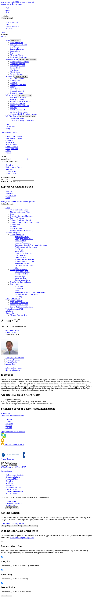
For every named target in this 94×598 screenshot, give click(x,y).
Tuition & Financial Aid (14, 309)
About (8, 40)
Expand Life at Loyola (24, 95)
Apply (8, 10)
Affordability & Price (17, 66)
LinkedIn (9, 428)
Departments (14, 284)
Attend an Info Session (14, 368)
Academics (10, 76)
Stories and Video (16, 228)
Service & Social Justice (19, 112)
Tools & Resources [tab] (12, 26)
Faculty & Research (13, 299)
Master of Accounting (22, 243)
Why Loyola (14, 70)
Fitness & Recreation (17, 104)
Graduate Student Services (24, 259)
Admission (9, 311)
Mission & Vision (16, 55)
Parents (8, 153)
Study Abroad (15, 89)
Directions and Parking (14, 138)
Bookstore (9, 169)
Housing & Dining (17, 99)
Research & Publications (19, 303)
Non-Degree (19, 249)
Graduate (13, 83)
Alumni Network (16, 224)
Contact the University (14, 136)
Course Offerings (21, 255)
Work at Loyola (11, 145)
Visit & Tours (15, 72)
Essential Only (16, 526)
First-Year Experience (18, 97)
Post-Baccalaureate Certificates (26, 247)
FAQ (16, 268)
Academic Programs (17, 78)
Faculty (12, 87)
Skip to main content (8, 2)
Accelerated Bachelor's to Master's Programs (31, 245)
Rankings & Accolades (18, 45)
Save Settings (6, 596)
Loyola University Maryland (11, 4)
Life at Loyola (11, 95)
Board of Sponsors (17, 218)
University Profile (16, 43)
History (12, 53)
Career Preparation (17, 118)
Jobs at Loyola (11, 173)
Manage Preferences (30, 526)
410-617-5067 (6, 413)
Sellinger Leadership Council (20, 220)
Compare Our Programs (23, 253)
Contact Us (10, 313)
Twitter (8, 422)
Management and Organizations (26, 294)
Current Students (12, 147)
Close (3, 32)
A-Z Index (9, 483)
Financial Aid (15, 68)
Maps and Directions (13, 487)
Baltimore (13, 108)
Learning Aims (20, 276)
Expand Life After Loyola (27, 116)
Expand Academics (20, 76)
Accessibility (10, 505)
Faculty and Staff (12, 149)
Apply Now (5, 432)
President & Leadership (18, 57)
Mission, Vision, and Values (20, 212)
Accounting (19, 286)
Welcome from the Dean (19, 210)
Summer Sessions (16, 74)
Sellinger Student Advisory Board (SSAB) (25, 222)
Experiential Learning (22, 272)
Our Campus (14, 47)
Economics (19, 288)
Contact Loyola (6, 471)
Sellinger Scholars (21, 274)
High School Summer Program (21, 282)
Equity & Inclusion (17, 49)
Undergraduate (15, 81)
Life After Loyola (12, 116)
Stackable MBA (20, 241)
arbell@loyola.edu (12, 330)
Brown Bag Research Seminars (21, 307)
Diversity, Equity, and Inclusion (21, 216)
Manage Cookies (12, 508)
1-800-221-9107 (20, 467)
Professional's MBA (22, 237)
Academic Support (17, 91)
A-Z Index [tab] (9, 28)
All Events (9, 194)
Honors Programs (16, 93)
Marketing (18, 297)
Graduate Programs (17, 235)
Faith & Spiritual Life (18, 110)
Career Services (20, 257)
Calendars (9, 140)
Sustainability (15, 51)
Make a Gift (10, 142)
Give (7, 12)
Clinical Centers (11, 489)
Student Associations (22, 280)
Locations (13, 226)
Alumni (8, 151)
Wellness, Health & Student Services (23, 114)
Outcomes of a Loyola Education (22, 120)
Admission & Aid (12, 59)
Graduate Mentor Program (24, 261)
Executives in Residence (19, 305)
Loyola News (10, 485)
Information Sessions (22, 263)
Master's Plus (19, 251)
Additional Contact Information (12, 416)
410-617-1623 (11, 332)
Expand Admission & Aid (27, 59)
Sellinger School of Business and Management (18, 202)
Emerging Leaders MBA (24, 239)
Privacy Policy (11, 501)
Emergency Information (14, 491)
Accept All (5, 526)
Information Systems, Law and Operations (30, 292)
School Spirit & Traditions (19, 106)
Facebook (9, 419)
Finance (17, 290)
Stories (8, 198)
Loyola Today (11, 196)
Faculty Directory (16, 301)
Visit (7, 8)
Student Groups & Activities (20, 102)
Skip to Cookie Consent (25, 2)
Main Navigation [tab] (12, 22)
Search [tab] (8, 24)
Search (3, 36)
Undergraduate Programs (19, 270)
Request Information (13, 370)
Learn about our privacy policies (12, 523)
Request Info (10, 126)
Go (28, 159)
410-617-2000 (6, 467)
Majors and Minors (12, 479)
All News (9, 191)
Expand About (15, 40)
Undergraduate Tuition (14, 167)
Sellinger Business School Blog (21, 230)
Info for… (6, 16)
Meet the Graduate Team (24, 266)
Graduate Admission (17, 64)
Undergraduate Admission (19, 62)
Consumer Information (14, 503)
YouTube (9, 426)
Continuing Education (18, 85)
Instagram (9, 424)
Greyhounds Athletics (9, 132)
